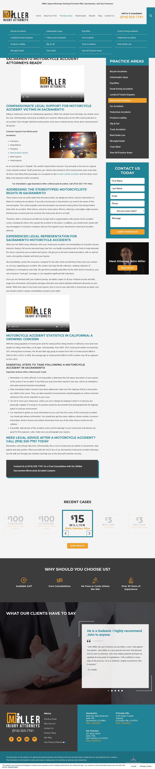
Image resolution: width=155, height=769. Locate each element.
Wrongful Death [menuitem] (17, 51)
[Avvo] (34, 739)
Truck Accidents (118, 129)
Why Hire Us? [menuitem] (123, 10)
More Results (77, 546)
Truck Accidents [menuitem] (89, 44)
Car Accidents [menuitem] (88, 38)
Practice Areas (50, 719)
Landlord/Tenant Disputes (122, 94)
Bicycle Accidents (118, 71)
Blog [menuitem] (100, 16)
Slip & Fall (114, 123)
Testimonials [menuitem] (80, 16)
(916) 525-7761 (131, 17)
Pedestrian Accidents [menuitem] (126, 38)
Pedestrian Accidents (120, 112)
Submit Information (127, 232)
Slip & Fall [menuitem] (50, 44)
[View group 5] (122, 690)
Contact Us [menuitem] (109, 16)
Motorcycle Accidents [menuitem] (56, 38)
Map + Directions (93, 723)
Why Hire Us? (50, 724)
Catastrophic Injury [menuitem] (54, 31)
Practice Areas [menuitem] (66, 16)
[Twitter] (19, 739)
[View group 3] (115, 690)
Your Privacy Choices (53, 742)
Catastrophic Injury (119, 77)
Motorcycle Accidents (120, 100)
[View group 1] (108, 690)
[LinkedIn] (26, 739)
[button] (151, 15)
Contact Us (49, 728)
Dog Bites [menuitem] (86, 31)
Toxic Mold (115, 147)
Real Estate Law (117, 135)
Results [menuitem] (92, 16)
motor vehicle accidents (69, 174)
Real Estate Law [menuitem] (124, 44)
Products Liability (118, 118)
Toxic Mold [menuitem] (51, 51)
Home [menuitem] (38, 16)
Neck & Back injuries (19, 153)
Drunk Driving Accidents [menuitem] (127, 31)
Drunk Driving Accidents (121, 89)
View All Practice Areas (121, 152)
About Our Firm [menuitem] (50, 16)
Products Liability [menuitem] (18, 44)
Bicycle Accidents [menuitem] (18, 31)
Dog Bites (114, 83)
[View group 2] (112, 690)
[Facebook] (11, 739)
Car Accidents (116, 106)
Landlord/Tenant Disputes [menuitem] (22, 38)
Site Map (48, 737)
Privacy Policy (50, 733)
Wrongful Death (117, 141)
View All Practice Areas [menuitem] (92, 51)
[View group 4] (118, 690)
